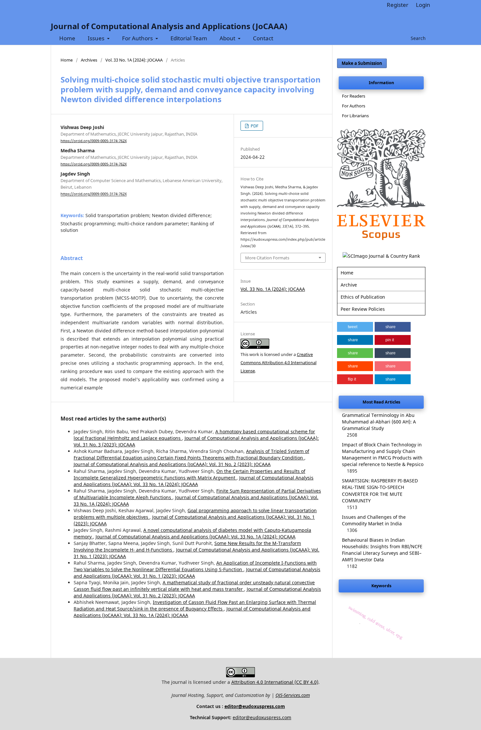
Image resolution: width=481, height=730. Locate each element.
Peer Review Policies (363, 309)
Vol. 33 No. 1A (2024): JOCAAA (134, 60)
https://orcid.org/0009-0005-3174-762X (94, 141)
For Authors (138, 38)
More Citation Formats (267, 258)
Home (67, 38)
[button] (355, 327)
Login (423, 5)
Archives (89, 60)
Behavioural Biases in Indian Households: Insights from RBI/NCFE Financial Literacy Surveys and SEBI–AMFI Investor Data (382, 550)
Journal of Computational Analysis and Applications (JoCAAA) (169, 26)
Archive (349, 285)
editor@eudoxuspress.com (254, 706)
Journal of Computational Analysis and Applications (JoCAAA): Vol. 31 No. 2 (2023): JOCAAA (172, 464)
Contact (263, 38)
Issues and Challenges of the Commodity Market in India (374, 520)
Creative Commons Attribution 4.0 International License (278, 362)
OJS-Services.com (293, 695)
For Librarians (355, 116)
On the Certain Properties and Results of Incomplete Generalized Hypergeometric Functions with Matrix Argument (189, 474)
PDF (254, 126)
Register (397, 5)
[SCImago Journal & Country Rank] (381, 256)
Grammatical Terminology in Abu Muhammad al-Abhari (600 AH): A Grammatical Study (379, 421)
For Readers (353, 96)
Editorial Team (188, 38)
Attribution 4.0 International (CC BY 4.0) (274, 682)
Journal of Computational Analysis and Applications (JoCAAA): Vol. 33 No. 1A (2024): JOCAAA (193, 481)
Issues (97, 38)
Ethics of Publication (363, 297)
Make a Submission (362, 63)
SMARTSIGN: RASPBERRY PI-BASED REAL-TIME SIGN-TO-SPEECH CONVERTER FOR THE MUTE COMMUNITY (380, 490)
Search (417, 38)
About (228, 38)
